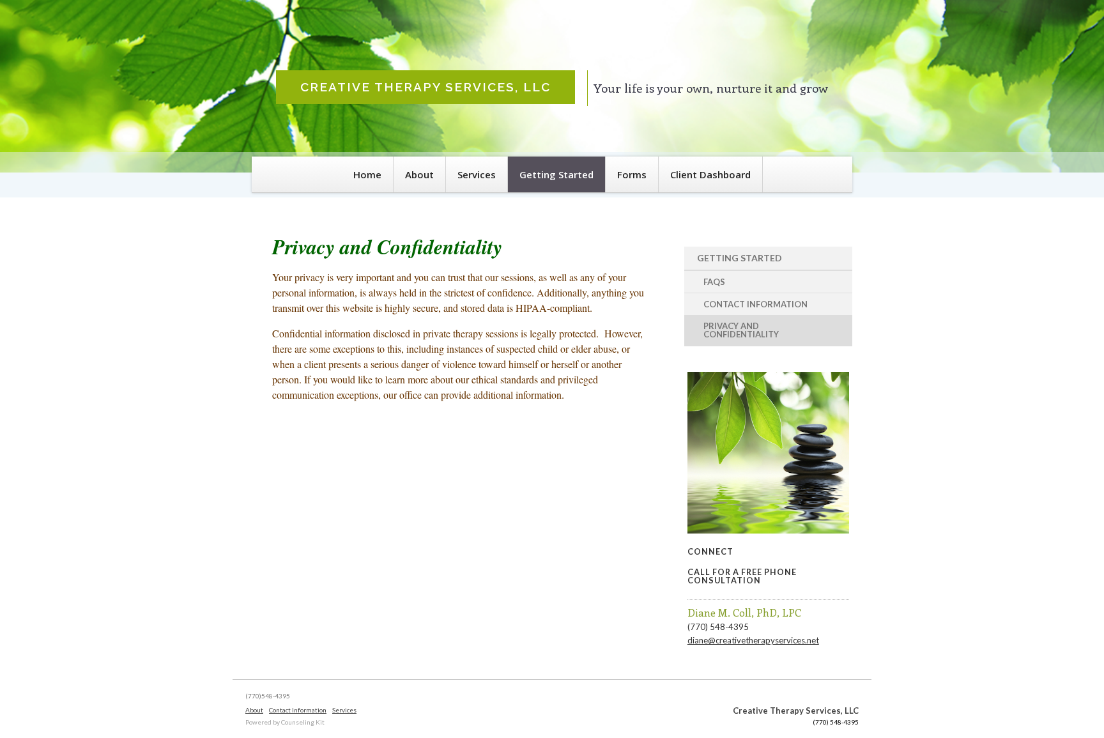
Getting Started (556, 174)
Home (367, 174)
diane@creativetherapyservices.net (753, 640)
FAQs (714, 282)
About (419, 174)
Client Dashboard (710, 174)
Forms (632, 174)
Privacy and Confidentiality (741, 330)
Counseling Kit (303, 722)
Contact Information (755, 304)
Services (476, 174)
